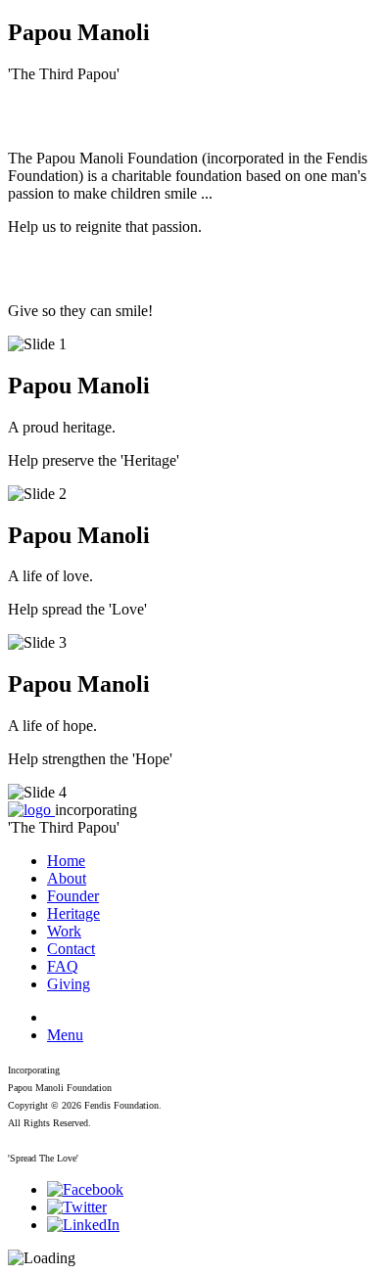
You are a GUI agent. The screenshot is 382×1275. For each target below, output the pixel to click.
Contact (71, 948)
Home (66, 860)
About (66, 878)
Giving (68, 984)
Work (64, 931)
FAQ (62, 966)
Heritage (73, 913)
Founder (73, 896)
